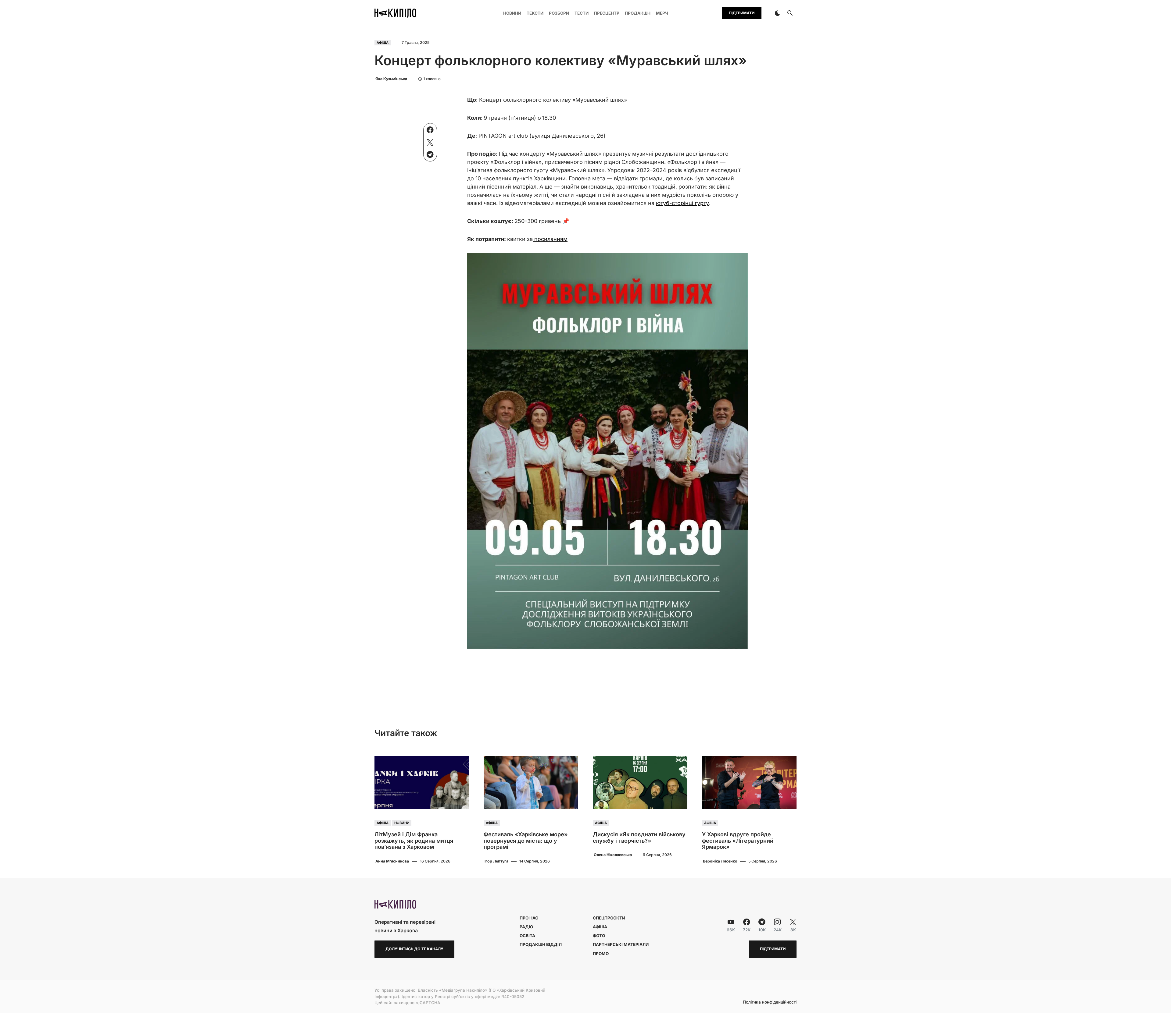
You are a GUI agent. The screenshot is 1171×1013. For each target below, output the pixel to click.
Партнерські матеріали (621, 944)
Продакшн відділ (541, 944)
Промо (601, 953)
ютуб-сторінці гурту (682, 203)
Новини (402, 823)
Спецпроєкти (609, 918)
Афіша (383, 43)
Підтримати (741, 13)
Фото (599, 935)
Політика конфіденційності (770, 1002)
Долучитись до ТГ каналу (414, 949)
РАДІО (526, 926)
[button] (777, 13)
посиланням (550, 239)
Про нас (529, 918)
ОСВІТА (527, 935)
